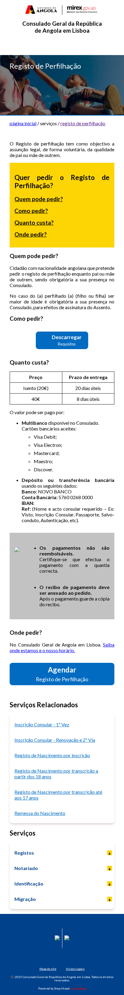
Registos (24, 853)
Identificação (28, 883)
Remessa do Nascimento (39, 813)
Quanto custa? (34, 222)
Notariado (26, 868)
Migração (25, 899)
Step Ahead (70, 988)
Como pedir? (31, 210)
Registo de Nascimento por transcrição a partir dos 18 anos (56, 773)
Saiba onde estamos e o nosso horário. (62, 647)
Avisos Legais (75, 968)
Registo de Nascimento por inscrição (52, 755)
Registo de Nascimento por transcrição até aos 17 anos (58, 794)
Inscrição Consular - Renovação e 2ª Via (54, 740)
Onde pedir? (30, 234)
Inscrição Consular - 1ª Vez (41, 724)
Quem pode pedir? (38, 198)
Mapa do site (47, 968)
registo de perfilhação (82, 123)
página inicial (23, 123)
